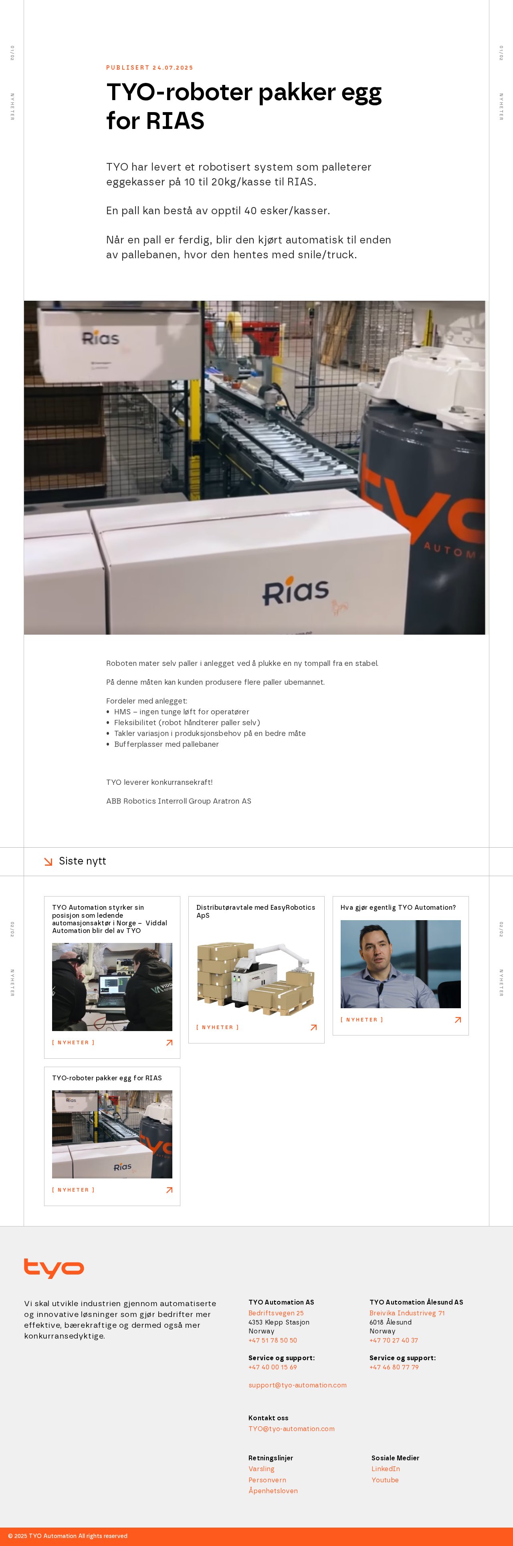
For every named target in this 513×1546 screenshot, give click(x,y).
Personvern (267, 1480)
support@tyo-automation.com (297, 1385)
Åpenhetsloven (273, 1491)
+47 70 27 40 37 (394, 1340)
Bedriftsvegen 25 (276, 1313)
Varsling (261, 1469)
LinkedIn (386, 1469)
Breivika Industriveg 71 (407, 1313)
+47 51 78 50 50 (272, 1340)
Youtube (385, 1480)
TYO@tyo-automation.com (291, 1429)
